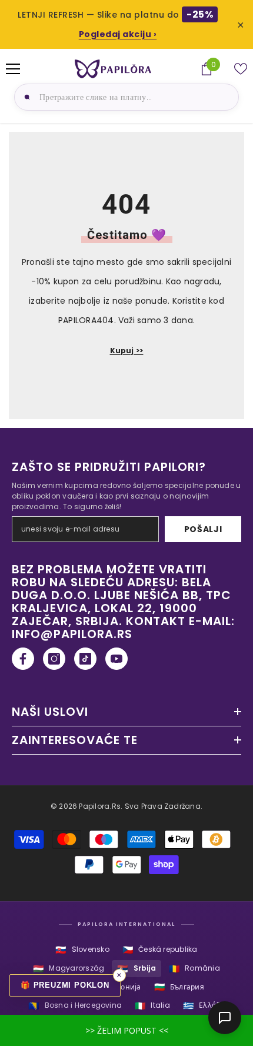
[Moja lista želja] (240, 68)
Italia (152, 1005)
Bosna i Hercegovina (75, 1005)
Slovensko (82, 950)
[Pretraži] (25, 97)
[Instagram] (54, 658)
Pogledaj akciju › (118, 34)
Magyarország (68, 968)
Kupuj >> (127, 351)
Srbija (136, 968)
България (179, 987)
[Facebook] (23, 658)
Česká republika (160, 950)
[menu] (13, 69)
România (194, 968)
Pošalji (203, 529)
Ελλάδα (204, 1005)
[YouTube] (116, 658)
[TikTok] (85, 658)
